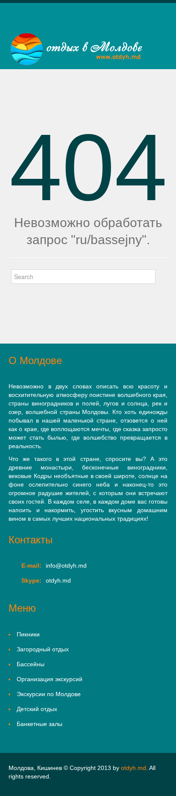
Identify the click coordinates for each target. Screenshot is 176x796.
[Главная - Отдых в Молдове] (76, 50)
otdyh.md (133, 767)
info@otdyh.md (66, 565)
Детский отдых (37, 709)
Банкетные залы (39, 723)
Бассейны (30, 664)
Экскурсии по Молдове (49, 694)
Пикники (28, 634)
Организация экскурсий (49, 679)
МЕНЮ (16, 23)
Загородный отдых (43, 649)
